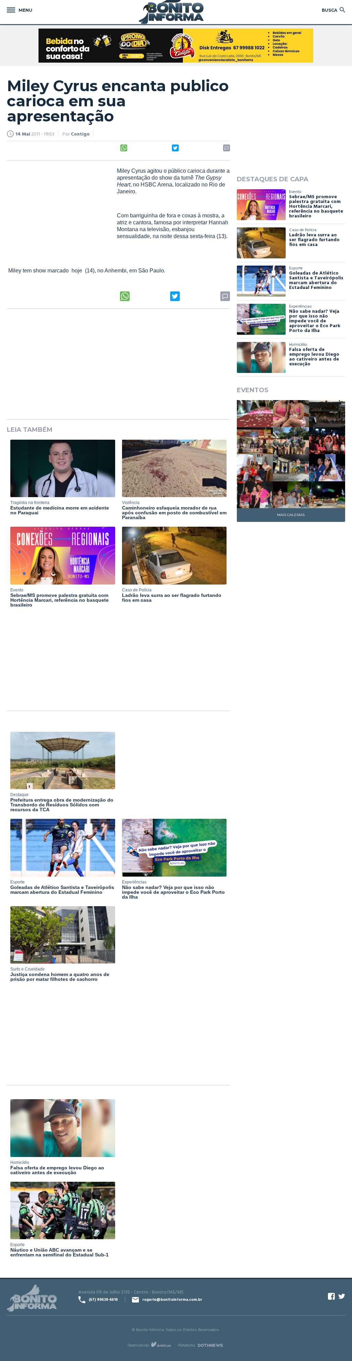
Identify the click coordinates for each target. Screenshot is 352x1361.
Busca (329, 9)
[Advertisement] (58, 212)
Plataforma (186, 1345)
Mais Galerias (291, 515)
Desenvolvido (138, 1345)
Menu (25, 9)
